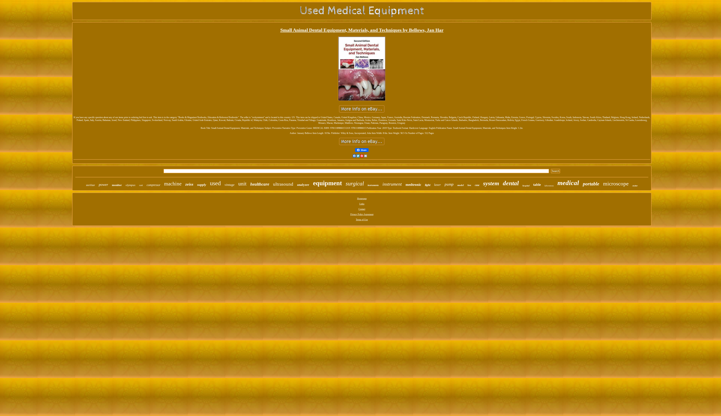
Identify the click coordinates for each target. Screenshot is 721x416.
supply (201, 185)
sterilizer (90, 185)
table (537, 185)
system (491, 183)
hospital (526, 185)
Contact (361, 209)
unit (242, 184)
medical (568, 183)
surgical (355, 183)
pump (449, 184)
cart (141, 185)
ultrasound (283, 184)
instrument (392, 184)
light (427, 185)
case (477, 185)
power (103, 184)
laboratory (549, 185)
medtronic (413, 185)
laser (437, 185)
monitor (117, 185)
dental (511, 183)
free (469, 185)
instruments (373, 185)
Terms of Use (362, 219)
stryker (635, 186)
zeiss (189, 184)
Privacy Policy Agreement (361, 214)
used (215, 183)
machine (173, 184)
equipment (327, 183)
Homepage (362, 198)
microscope (616, 184)
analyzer (303, 185)
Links (361, 204)
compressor (153, 185)
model (460, 185)
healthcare (259, 184)
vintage (230, 185)
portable (591, 184)
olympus (130, 185)
